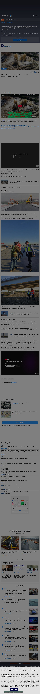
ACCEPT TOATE (14, 689)
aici (23, 683)
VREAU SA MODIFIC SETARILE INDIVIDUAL (13, 692)
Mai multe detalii (8, 675)
